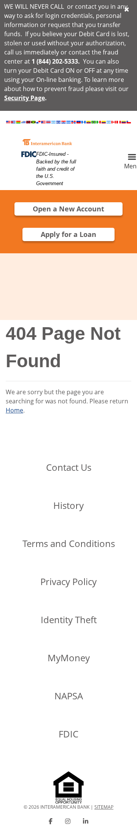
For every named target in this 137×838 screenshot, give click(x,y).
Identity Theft (69, 619)
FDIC (68, 734)
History (68, 505)
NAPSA (68, 695)
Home (14, 410)
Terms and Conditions (68, 543)
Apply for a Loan (68, 234)
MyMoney (69, 657)
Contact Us (68, 467)
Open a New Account (68, 208)
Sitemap (103, 807)
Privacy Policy (68, 581)
